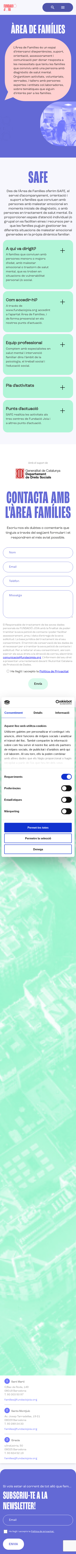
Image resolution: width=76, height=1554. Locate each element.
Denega (38, 849)
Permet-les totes (38, 827)
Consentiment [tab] (13, 712)
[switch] (66, 788)
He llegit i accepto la (40, 671)
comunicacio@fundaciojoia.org (22, 657)
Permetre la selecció (38, 838)
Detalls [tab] (38, 712)
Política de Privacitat (54, 671)
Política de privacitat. (42, 1531)
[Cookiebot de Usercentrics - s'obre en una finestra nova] (55, 702)
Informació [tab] (62, 712)
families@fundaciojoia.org (20, 1399)
